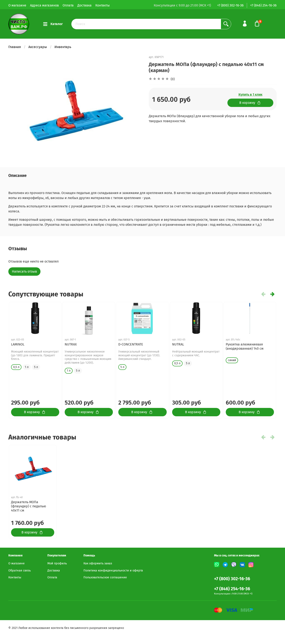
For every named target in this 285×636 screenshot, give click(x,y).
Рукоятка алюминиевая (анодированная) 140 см (245, 346)
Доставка (84, 5)
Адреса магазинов (44, 5)
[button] (272, 294)
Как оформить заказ (97, 563)
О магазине (17, 5)
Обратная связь (19, 570)
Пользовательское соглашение (105, 577)
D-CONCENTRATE (130, 344)
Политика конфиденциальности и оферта (113, 570)
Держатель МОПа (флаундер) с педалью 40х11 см (28, 506)
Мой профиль (57, 563)
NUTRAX (71, 344)
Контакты (102, 5)
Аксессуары (37, 47)
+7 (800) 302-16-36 (230, 5)
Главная (14, 47)
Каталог (56, 24)
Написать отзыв (24, 271)
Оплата (68, 5)
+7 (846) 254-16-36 (263, 5)
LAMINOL (17, 344)
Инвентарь (62, 47)
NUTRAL (178, 344)
